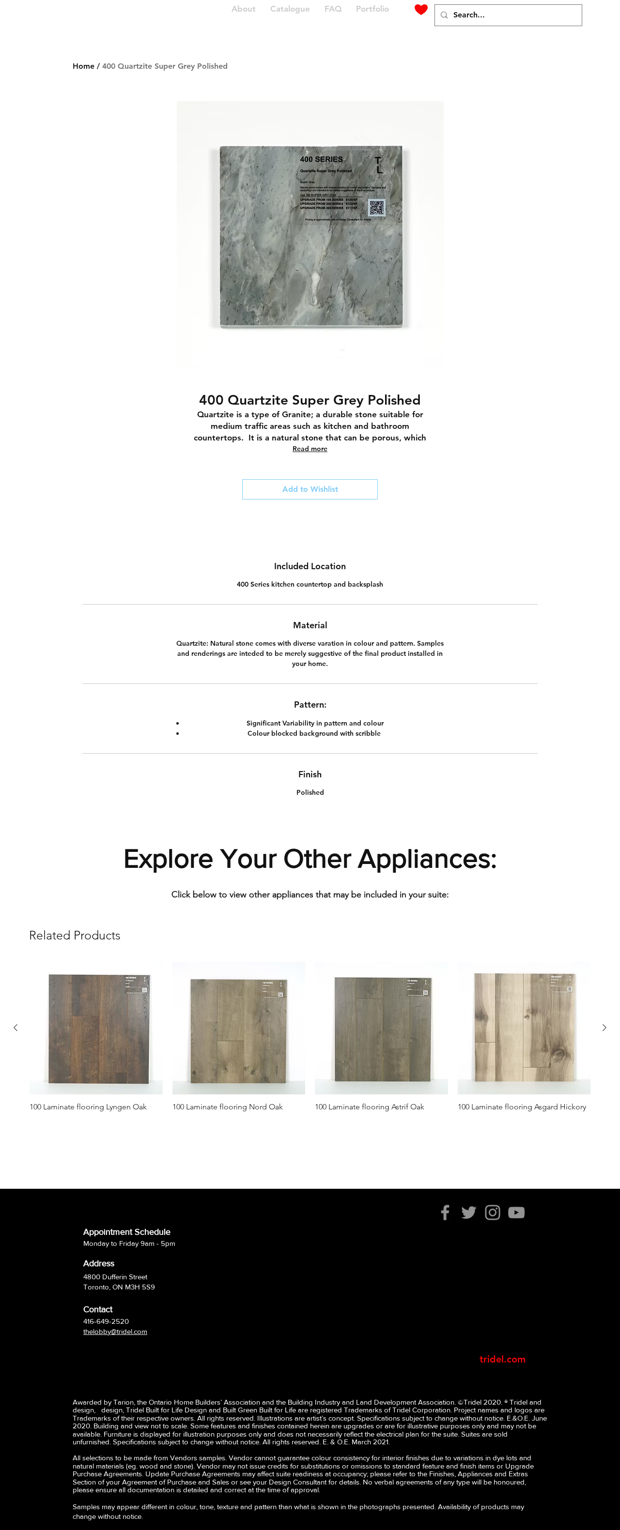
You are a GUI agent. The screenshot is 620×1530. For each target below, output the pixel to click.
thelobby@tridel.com (115, 1331)
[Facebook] (445, 1212)
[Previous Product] (15, 1027)
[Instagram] (492, 1212)
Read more (310, 448)
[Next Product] (604, 1027)
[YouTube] (516, 1212)
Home (83, 66)
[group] (310, 1041)
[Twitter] (469, 1212)
